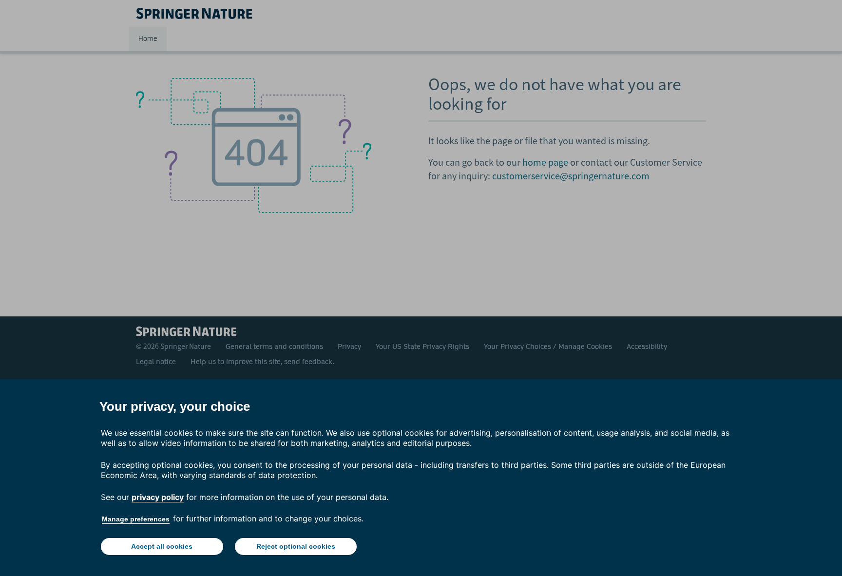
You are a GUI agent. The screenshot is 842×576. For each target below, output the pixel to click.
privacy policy (158, 497)
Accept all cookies (161, 546)
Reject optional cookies (295, 546)
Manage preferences (136, 519)
